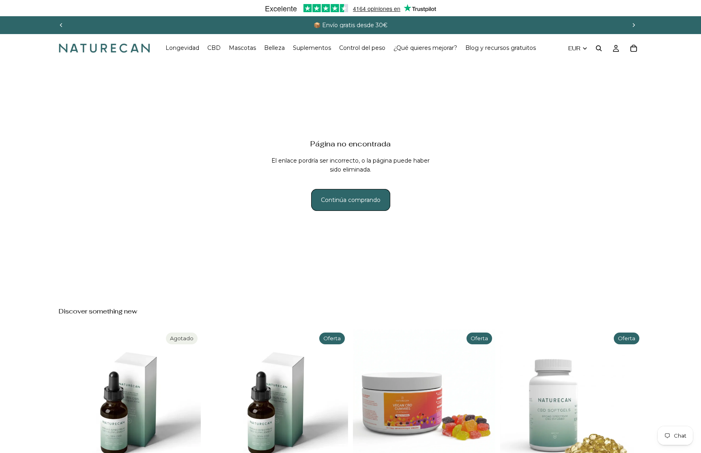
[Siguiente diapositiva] (634, 25)
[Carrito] (634, 48)
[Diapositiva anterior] (61, 25)
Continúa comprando (351, 200)
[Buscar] (599, 48)
